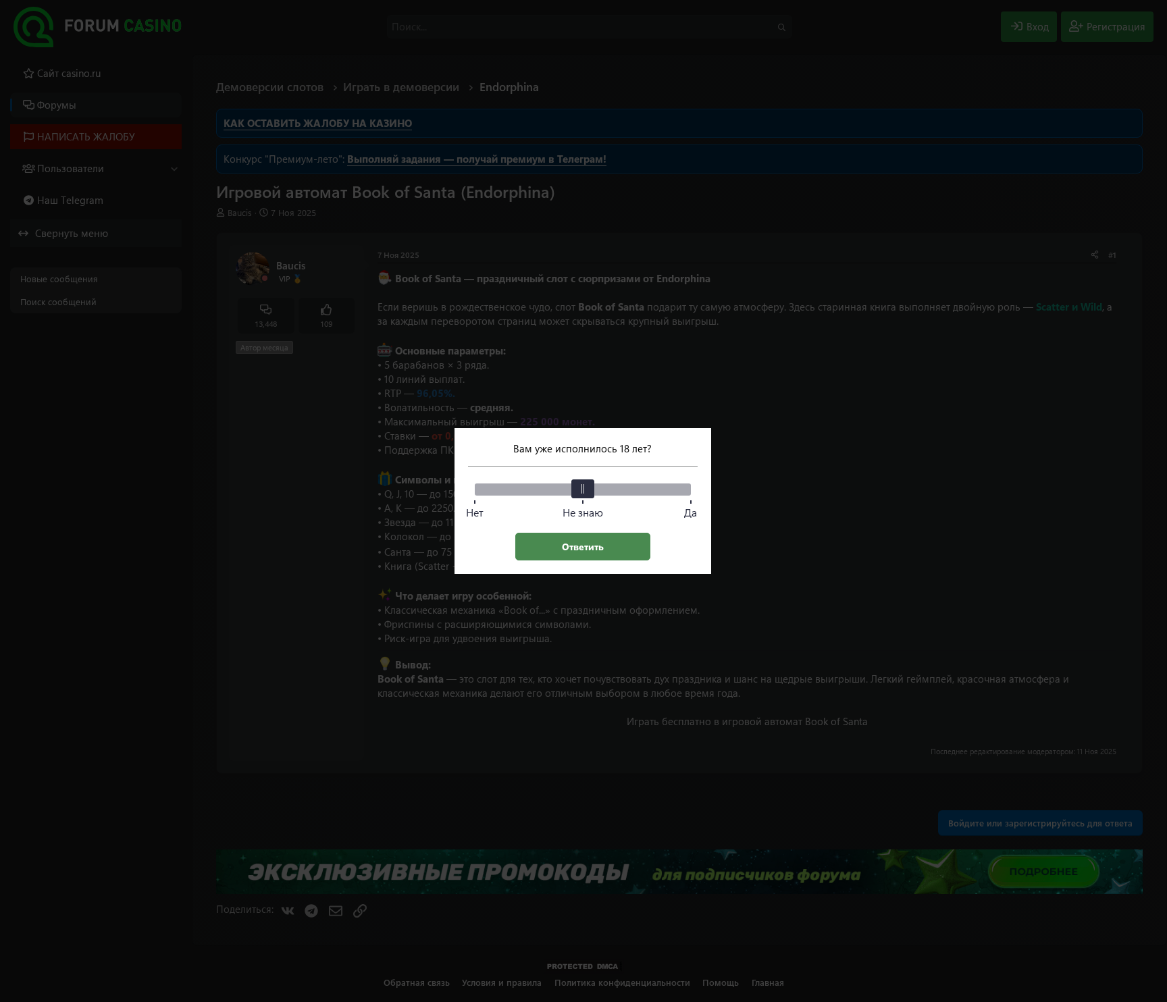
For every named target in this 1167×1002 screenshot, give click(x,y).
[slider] (582, 488)
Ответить (583, 546)
